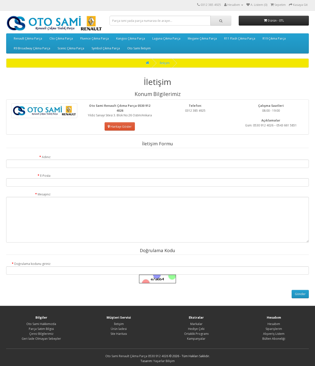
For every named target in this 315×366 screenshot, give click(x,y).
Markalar (196, 324)
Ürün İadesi (119, 329)
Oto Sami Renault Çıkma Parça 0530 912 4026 (136, 356)
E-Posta (45, 176)
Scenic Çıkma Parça (71, 48)
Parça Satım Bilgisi (41, 329)
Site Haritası (118, 334)
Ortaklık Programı (196, 334)
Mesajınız (44, 194)
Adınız (46, 157)
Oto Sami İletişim (139, 48)
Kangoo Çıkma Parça (130, 38)
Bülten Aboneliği (273, 339)
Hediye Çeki (196, 329)
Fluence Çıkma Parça (94, 38)
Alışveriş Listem (273, 334)
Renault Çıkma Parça (28, 38)
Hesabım (274, 324)
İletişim (165, 63)
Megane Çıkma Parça (202, 38)
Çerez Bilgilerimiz (41, 334)
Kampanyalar (196, 339)
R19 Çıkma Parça (274, 38)
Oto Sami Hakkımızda (41, 324)
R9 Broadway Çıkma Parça (32, 48)
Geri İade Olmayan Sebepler (41, 339)
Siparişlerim (274, 329)
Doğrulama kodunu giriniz (32, 264)
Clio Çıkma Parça (61, 38)
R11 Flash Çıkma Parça (239, 38)
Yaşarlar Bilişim (164, 361)
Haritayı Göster (121, 126)
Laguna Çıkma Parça (166, 38)
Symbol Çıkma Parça (106, 48)
